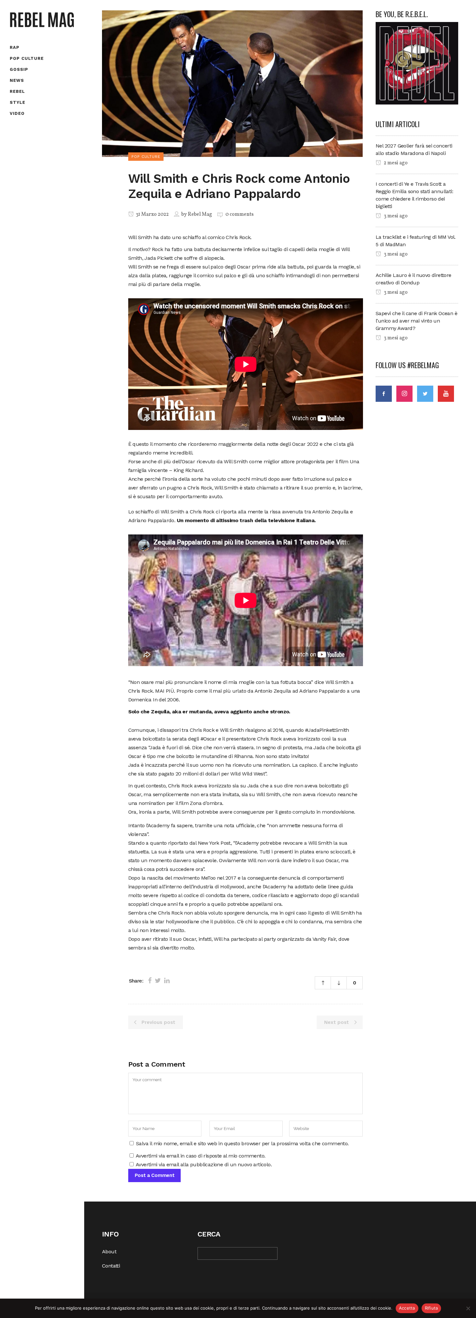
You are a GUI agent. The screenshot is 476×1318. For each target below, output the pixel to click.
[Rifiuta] (468, 1308)
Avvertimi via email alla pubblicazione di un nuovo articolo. (204, 1164)
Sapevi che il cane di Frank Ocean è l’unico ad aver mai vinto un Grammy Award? (416, 320)
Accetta (407, 1308)
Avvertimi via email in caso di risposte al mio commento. (200, 1156)
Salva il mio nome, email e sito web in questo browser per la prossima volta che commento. (242, 1143)
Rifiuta (431, 1308)
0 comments (239, 214)
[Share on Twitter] (158, 980)
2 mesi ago (395, 163)
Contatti (111, 1266)
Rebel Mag (200, 214)
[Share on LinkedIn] (167, 980)
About (109, 1251)
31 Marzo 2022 (152, 214)
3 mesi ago (395, 216)
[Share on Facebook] (150, 980)
